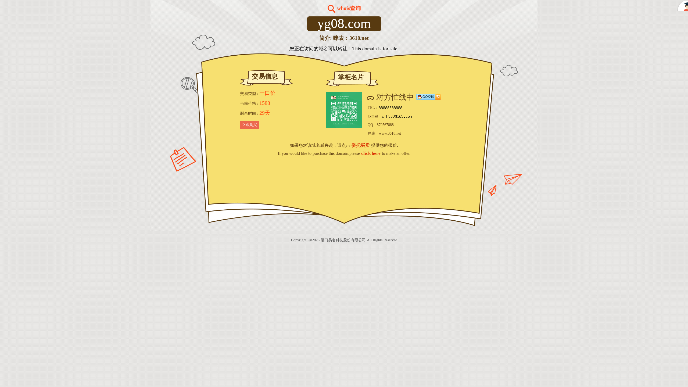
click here (371, 153)
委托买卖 (361, 145)
